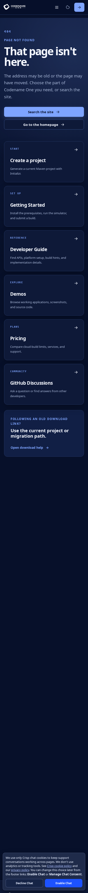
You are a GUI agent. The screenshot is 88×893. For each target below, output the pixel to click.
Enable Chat (64, 883)
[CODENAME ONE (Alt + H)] (14, 7)
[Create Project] (79, 7)
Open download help (30, 447)
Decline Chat (24, 883)
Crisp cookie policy (59, 866)
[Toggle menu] (56, 7)
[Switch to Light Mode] (67, 7)
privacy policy (20, 870)
